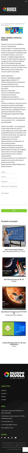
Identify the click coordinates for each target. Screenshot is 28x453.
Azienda (4, 390)
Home (2, 23)
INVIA (14, 210)
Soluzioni (4, 393)
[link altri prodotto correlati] (14, 236)
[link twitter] (5, 438)
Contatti (4, 399)
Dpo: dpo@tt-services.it (7, 427)
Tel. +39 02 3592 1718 (7, 421)
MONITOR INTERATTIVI (10, 23)
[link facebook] (1, 438)
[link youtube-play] (15, 438)
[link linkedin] (8, 438)
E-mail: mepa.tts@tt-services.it (9, 424)
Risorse (4, 396)
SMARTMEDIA (19, 23)
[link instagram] (12, 438)
